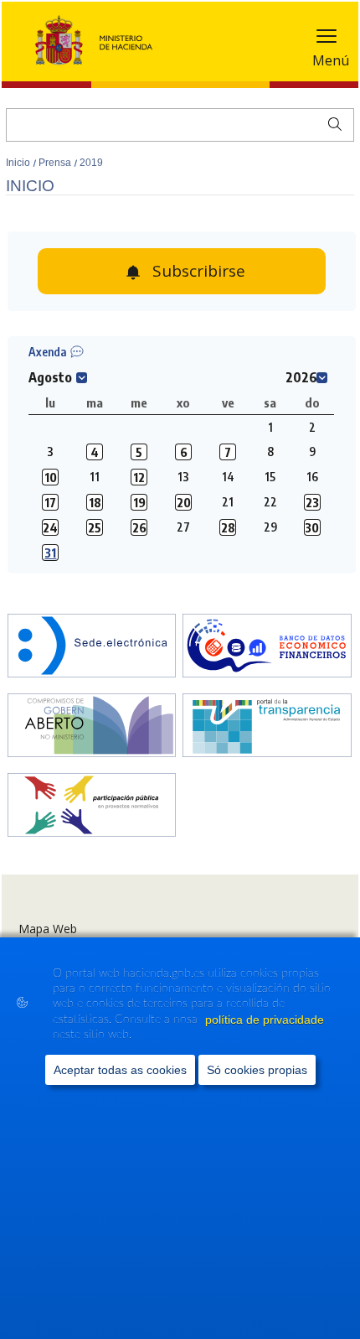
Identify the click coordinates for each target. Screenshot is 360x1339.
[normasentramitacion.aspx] (92, 806)
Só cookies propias (257, 1070)
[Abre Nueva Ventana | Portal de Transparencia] (267, 726)
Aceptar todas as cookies (120, 1070)
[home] (92, 647)
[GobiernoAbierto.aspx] (92, 726)
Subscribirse (198, 271)
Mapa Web (47, 929)
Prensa (56, 163)
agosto (50, 377)
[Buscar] (331, 122)
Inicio (19, 163)
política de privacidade (264, 1019)
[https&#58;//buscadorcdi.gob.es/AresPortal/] (267, 647)
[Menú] (326, 39)
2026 (301, 377)
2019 (91, 163)
